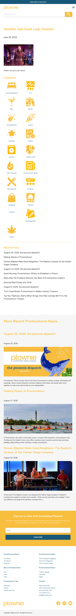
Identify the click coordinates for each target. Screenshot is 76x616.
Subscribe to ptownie (38, 2)
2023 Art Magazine (46, 561)
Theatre (30, 205)
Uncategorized (30, 221)
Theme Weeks (44, 572)
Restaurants (11, 189)
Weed (12, 237)
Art (30, 93)
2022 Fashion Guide (46, 563)
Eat (5, 572)
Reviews (31, 189)
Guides (30, 141)
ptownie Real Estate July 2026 (17, 282)
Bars (11, 109)
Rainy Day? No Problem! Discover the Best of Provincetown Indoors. (34, 278)
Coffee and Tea (9, 590)
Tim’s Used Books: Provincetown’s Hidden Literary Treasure (31, 291)
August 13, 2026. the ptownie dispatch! (22, 269)
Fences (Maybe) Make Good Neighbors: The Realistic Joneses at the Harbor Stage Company (37, 263)
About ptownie (44, 586)
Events (30, 125)
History (11, 157)
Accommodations (12, 93)
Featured (12, 141)
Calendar (42, 574)
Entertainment (12, 125)
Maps (41, 577)
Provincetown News (30, 173)
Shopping (12, 205)
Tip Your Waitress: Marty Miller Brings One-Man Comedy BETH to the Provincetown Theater (35, 297)
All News (7, 558)
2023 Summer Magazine (47, 558)
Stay (5, 577)
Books (30, 109)
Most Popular (12, 173)
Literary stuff (30, 157)
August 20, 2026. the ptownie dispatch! (22, 252)
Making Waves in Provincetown (18, 257)
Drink (5, 574)
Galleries (7, 586)
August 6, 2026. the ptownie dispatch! (21, 287)
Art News (7, 561)
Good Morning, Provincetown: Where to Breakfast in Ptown (31, 273)
